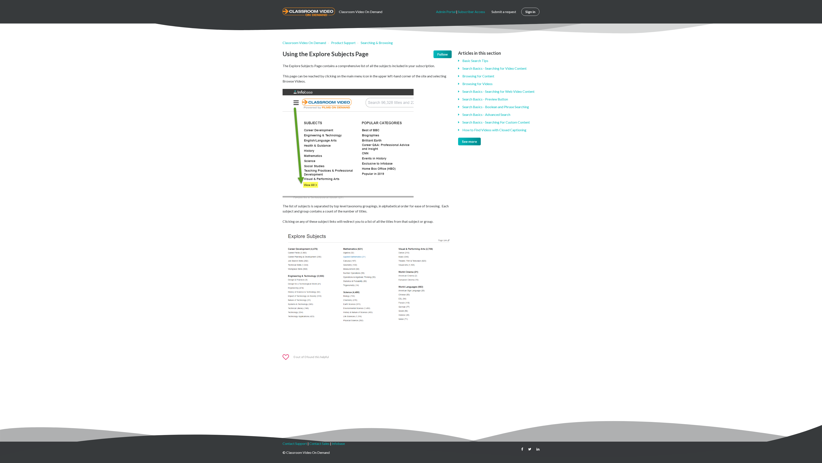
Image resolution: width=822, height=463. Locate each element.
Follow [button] (442, 54)
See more (469, 141)
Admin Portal (446, 12)
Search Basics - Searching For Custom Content (496, 122)
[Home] (309, 11)
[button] (288, 357)
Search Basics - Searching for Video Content (494, 68)
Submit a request (503, 12)
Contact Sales (319, 443)
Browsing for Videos (477, 84)
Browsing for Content (478, 76)
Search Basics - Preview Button (485, 99)
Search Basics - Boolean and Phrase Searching (495, 107)
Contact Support (295, 443)
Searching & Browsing (377, 43)
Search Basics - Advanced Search (486, 114)
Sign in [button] (530, 12)
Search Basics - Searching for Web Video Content (498, 91)
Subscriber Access (471, 12)
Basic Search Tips (475, 61)
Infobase (338, 443)
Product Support (343, 43)
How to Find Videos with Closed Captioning (494, 130)
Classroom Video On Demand (304, 43)
